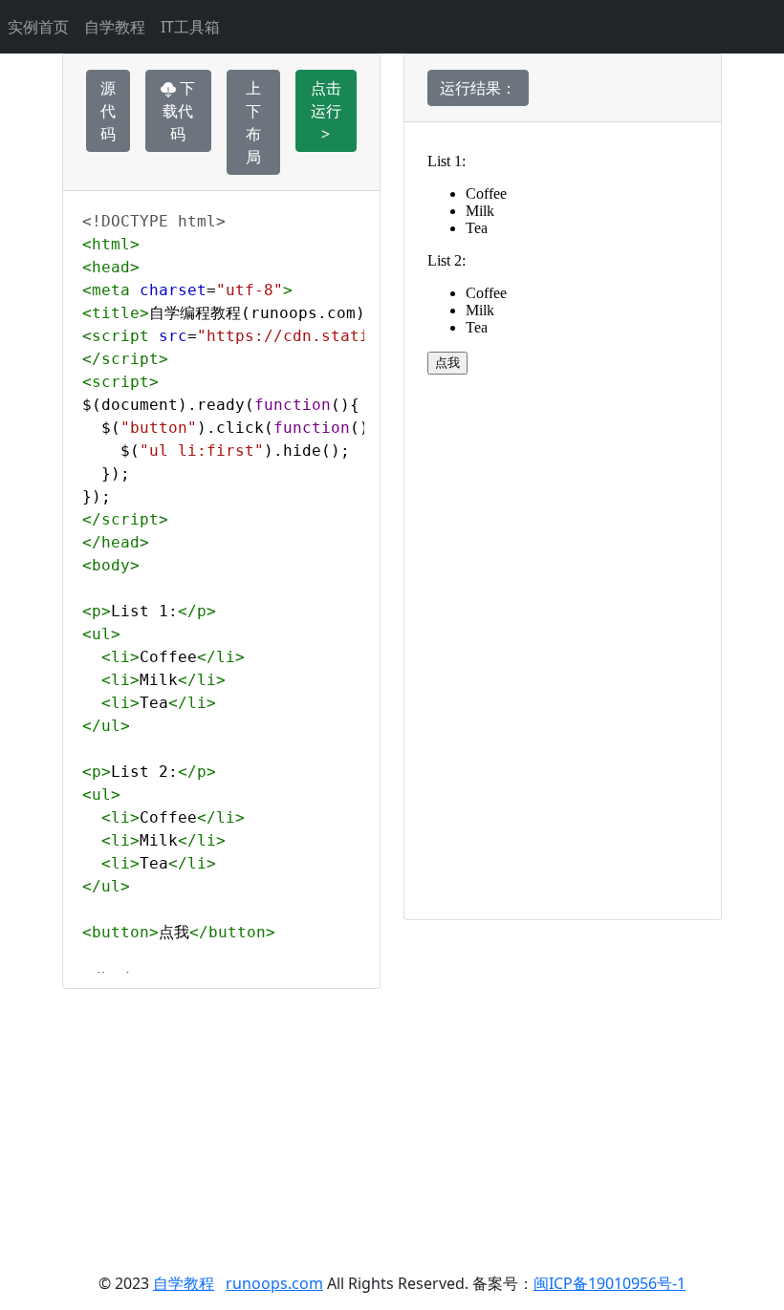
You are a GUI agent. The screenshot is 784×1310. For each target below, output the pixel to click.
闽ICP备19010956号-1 (610, 1283)
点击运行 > (326, 110)
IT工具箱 (190, 26)
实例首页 (38, 26)
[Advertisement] (392, 1122)
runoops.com (274, 1283)
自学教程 (114, 26)
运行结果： (478, 87)
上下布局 (253, 122)
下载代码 (179, 110)
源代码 (108, 110)
